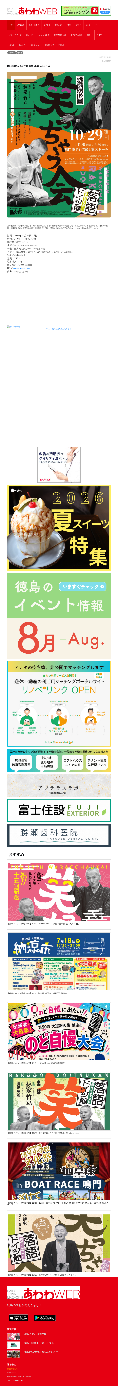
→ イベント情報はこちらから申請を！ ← (59, 329)
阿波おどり (49, 45)
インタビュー (36, 45)
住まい (89, 35)
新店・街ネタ (34, 25)
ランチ (88, 25)
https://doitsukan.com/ (21, 268)
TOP (11, 25)
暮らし (12, 45)
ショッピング (44, 35)
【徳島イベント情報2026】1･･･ (37, 1334)
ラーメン (98, 25)
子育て (69, 25)
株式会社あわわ (13, 1369)
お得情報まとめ (60, 35)
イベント (47, 25)
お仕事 (99, 35)
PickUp (61, 45)
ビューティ (30, 35)
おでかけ (58, 25)
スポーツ (22, 45)
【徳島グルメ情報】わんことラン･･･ (40, 1352)
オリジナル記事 (77, 35)
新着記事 (20, 25)
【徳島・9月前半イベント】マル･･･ (39, 1343)
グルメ (78, 25)
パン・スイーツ (15, 35)
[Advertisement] (59, 359)
